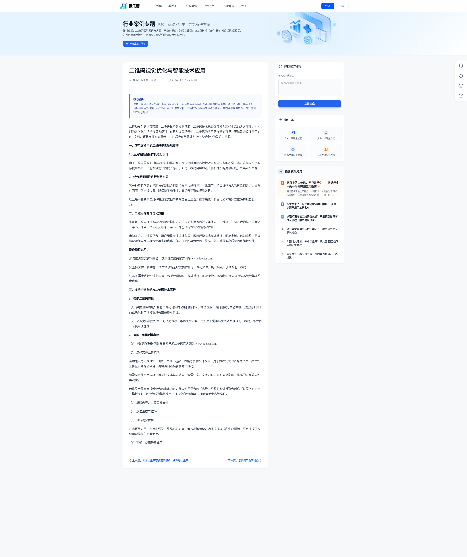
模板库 (172, 6)
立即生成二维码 (137, 43)
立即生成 (309, 103)
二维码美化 (190, 6)
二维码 (158, 6)
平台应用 (208, 6)
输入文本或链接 (286, 75)
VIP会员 (229, 6)
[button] (461, 65)
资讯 (243, 6)
